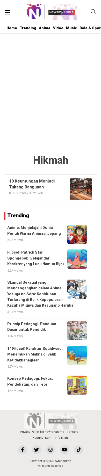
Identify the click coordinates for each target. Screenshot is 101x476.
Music (71, 28)
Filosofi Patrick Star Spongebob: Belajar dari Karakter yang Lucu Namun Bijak (35, 258)
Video (58, 28)
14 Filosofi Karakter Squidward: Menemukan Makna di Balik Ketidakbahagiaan (35, 354)
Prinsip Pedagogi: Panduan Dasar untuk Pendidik (31, 326)
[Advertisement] (50, 94)
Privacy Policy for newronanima (42, 432)
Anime (45, 28)
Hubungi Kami (42, 438)
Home (11, 28)
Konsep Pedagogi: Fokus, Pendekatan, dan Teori (30, 381)
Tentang (72, 432)
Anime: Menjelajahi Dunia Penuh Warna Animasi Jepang (34, 230)
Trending (28, 28)
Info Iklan (61, 438)
